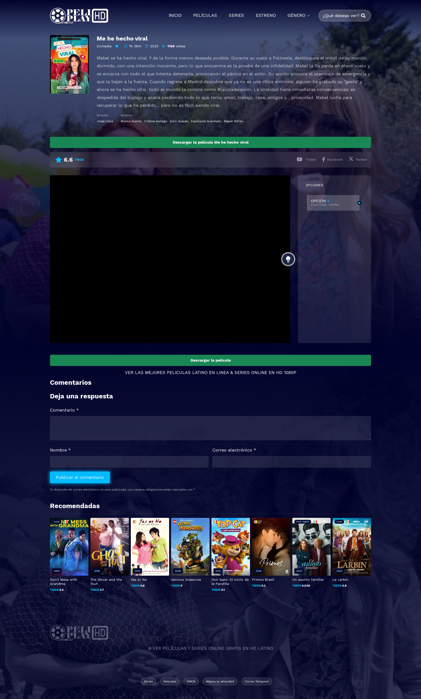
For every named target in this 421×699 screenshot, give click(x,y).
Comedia (104, 46)
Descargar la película (211, 360)
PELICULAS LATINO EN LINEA (198, 372)
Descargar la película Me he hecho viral (211, 142)
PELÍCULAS (205, 15)
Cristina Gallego (155, 121)
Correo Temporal (257, 681)
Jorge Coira (105, 121)
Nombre (60, 450)
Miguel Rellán (233, 121)
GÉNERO (296, 15)
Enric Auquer (179, 121)
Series (148, 681)
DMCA (191, 681)
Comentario (64, 410)
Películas (169, 681)
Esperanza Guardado (206, 121)
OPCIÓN (325, 202)
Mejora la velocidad (220, 681)
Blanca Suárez (131, 121)
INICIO (175, 15)
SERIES (236, 15)
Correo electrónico (234, 450)
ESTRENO (266, 15)
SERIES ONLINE (250, 372)
